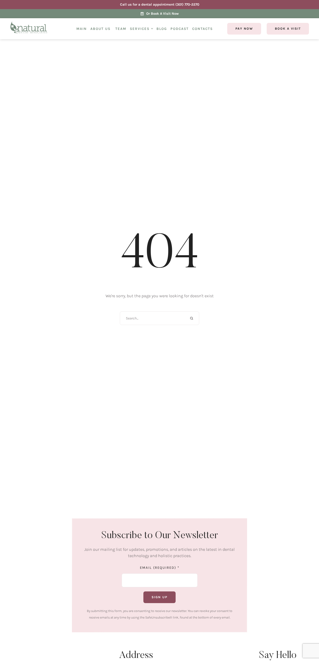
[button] (152, 29)
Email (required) (159, 567)
